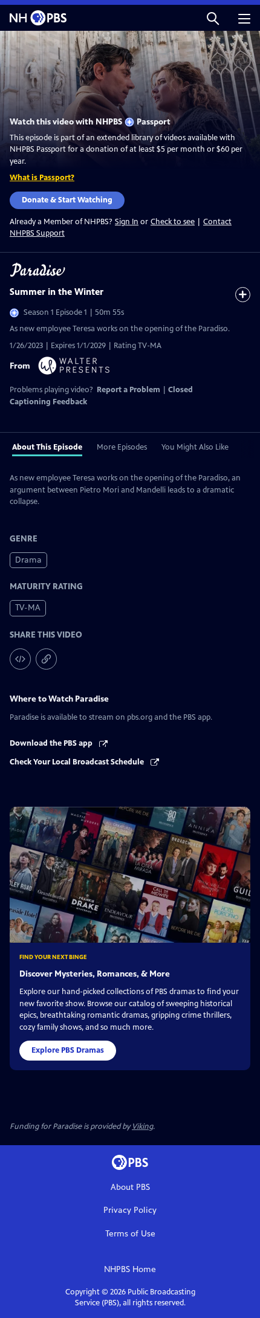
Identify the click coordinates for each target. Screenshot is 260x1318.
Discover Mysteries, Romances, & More (94, 974)
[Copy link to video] (46, 659)
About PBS (130, 1187)
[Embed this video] (20, 659)
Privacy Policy (130, 1210)
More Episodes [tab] (122, 447)
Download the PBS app (52, 743)
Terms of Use (130, 1234)
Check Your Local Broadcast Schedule (78, 762)
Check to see (173, 222)
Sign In (126, 222)
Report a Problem (128, 390)
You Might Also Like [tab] (195, 447)
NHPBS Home (130, 1269)
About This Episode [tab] (47, 447)
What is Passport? (42, 178)
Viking (142, 1126)
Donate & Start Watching (67, 200)
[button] (213, 18)
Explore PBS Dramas (67, 1050)
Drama (28, 560)
